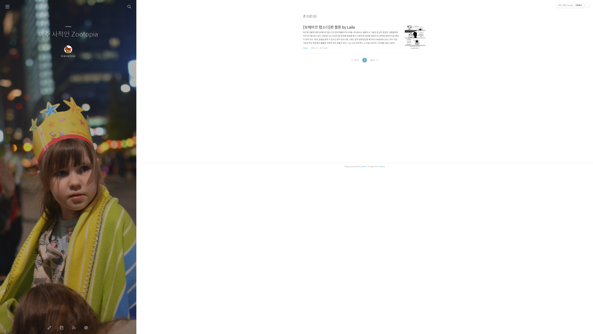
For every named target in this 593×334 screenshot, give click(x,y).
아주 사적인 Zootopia (68, 34)
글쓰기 (50, 328)
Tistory (382, 166)
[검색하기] (129, 7)
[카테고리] (7, 7)
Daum (364, 166)
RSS (74, 328)
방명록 (62, 328)
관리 (86, 328)
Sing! (305, 48)
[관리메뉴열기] (587, 5)
